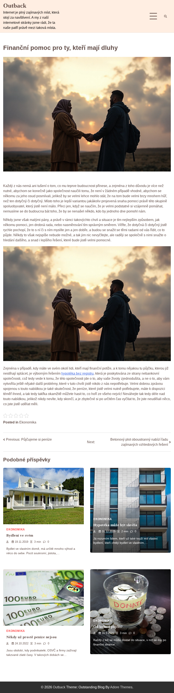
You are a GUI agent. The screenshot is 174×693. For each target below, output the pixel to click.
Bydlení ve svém (19, 535)
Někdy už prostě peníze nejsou (31, 637)
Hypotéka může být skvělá (115, 525)
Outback (14, 5)
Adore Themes (121, 687)
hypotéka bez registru (77, 373)
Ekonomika (27, 422)
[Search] (165, 16)
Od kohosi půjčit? (108, 627)
